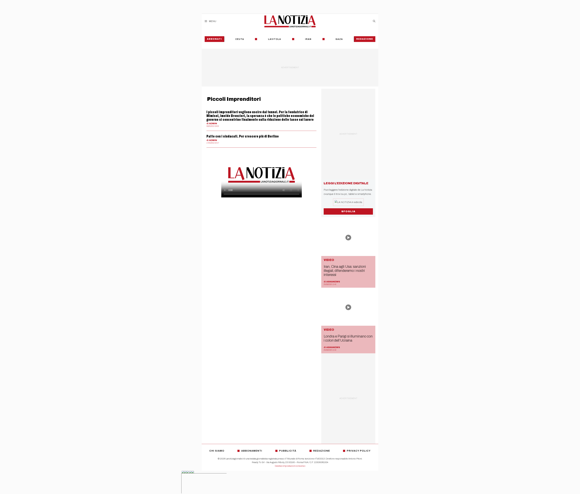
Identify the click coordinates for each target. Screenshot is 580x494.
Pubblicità (287, 450)
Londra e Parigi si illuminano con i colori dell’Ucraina (348, 338)
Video (329, 260)
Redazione (364, 39)
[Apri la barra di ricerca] (374, 21)
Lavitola (274, 39)
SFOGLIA (348, 211)
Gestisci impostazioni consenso (290, 466)
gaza (339, 39)
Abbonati (214, 39)
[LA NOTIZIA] (290, 21)
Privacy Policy (359, 450)
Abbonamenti (251, 450)
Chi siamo (216, 450)
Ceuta (239, 39)
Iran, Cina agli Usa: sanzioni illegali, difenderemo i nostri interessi (345, 271)
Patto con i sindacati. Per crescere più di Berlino (242, 136)
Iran (308, 39)
